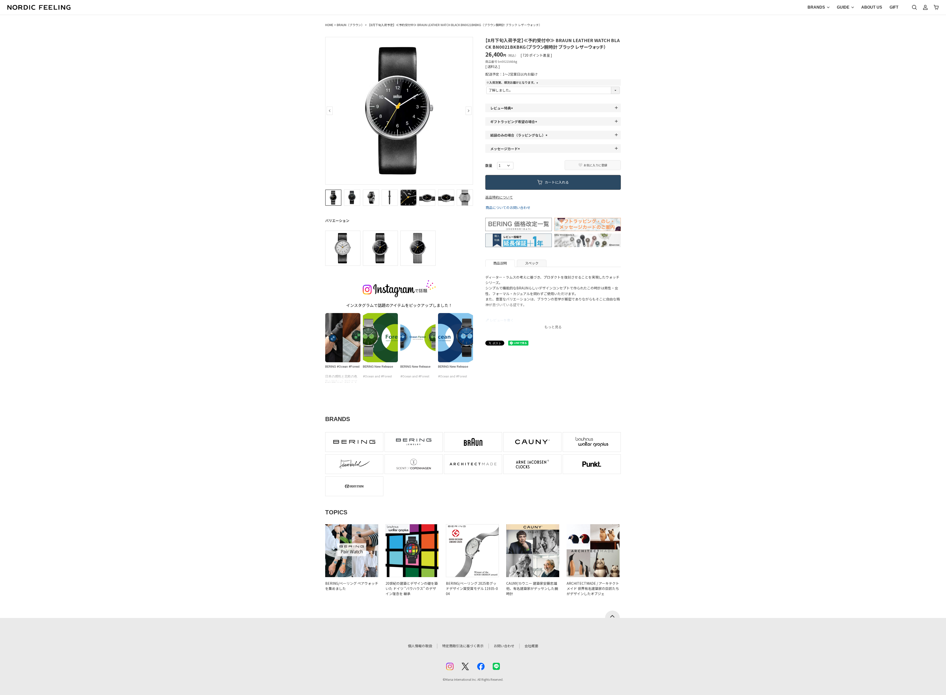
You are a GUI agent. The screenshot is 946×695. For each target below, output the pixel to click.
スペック (532, 263)
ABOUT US (871, 7)
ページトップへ (612, 614)
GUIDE (843, 7)
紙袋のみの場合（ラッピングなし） (519, 135)
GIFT (894, 7)
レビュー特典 (502, 108)
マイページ (925, 7)
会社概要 (531, 645)
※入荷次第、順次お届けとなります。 (512, 82)
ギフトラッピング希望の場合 (514, 121)
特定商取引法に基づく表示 (463, 645)
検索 (914, 7)
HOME (329, 25)
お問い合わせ (504, 645)
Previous (330, 111)
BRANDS (816, 7)
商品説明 (500, 263)
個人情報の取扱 (420, 645)
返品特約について (499, 197)
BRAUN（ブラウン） (350, 25)
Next (469, 111)
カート (936, 7)
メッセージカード (505, 148)
